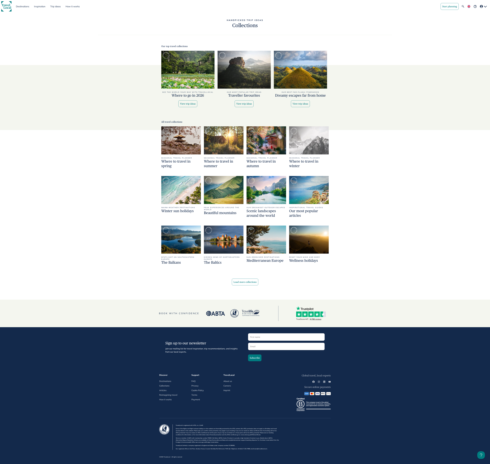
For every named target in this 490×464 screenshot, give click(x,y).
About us (227, 381)
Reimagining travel (168, 395)
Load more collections (245, 282)
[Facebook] (313, 382)
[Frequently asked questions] (475, 6)
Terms (194, 395)
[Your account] (483, 6)
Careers (227, 385)
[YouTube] (329, 382)
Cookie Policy (197, 390)
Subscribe (255, 358)
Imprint (226, 390)
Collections (164, 385)
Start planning (449, 6)
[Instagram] (319, 382)
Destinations (165, 381)
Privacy (195, 385)
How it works (73, 6)
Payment (195, 399)
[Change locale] (469, 6)
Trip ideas (55, 6)
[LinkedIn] (324, 382)
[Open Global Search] (463, 6)
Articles (163, 390)
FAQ (193, 381)
